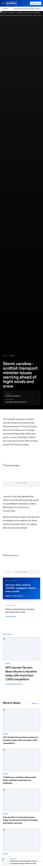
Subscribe (35, 3)
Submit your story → (15, 596)
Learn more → (11, 616)
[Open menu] (3, 3)
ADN (5, 355)
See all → (36, 703)
